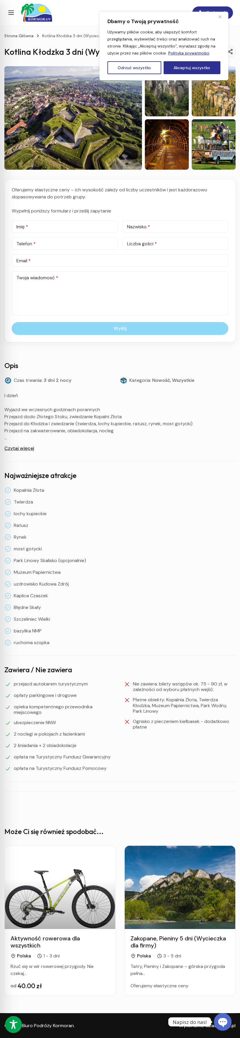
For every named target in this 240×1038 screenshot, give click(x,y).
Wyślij (120, 328)
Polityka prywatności (188, 53)
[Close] (222, 16)
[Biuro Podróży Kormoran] (36, 13)
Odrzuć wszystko (134, 67)
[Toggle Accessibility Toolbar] (13, 1024)
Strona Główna (19, 35)
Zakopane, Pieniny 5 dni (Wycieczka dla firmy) (178, 942)
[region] (164, 46)
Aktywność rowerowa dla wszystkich (45, 942)
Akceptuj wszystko (192, 67)
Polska (24, 956)
